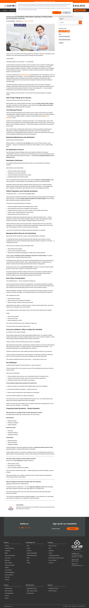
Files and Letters (8, 562)
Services (6, 585)
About (50, 548)
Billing (6, 553)
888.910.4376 (77, 5)
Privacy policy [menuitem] (74, 606)
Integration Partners (53, 588)
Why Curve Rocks (52, 545)
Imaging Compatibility (32, 553)
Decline (66, 12)
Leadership (51, 550)
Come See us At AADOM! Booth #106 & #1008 (44, 1)
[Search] (80, 22)
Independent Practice (32, 588)
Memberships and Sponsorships (56, 558)
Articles (28, 562)
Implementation (8, 588)
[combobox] (69, 22)
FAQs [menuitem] (70, 606)
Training (7, 595)
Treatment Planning (9, 548)
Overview (7, 579)
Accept (56, 12)
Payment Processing (9, 565)
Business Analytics (9, 574)
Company (50, 542)
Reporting (7, 560)
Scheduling (7, 550)
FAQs (28, 545)
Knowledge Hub (30, 542)
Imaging (7, 567)
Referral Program (53, 590)
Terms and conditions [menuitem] (81, 606)
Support (7, 598)
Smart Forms (8, 558)
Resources (29, 550)
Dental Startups (30, 593)
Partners (50, 585)
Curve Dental (11, 21)
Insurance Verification (10, 555)
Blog (28, 560)
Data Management (9, 593)
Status (28, 558)
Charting (7, 545)
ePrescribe (7, 577)
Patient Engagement (9, 572)
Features (5, 10)
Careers (50, 553)
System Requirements (32, 555)
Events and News (52, 560)
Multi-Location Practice (32, 590)
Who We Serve (13, 10)
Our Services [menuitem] (65, 606)
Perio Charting (8, 570)
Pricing (28, 548)
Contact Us (51, 562)
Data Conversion (8, 590)
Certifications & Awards (54, 555)
